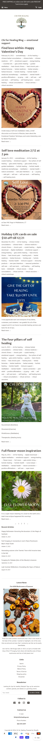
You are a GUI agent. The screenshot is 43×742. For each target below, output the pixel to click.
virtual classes (21, 269)
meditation (24, 74)
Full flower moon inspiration (21, 451)
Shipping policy (21, 674)
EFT (11, 61)
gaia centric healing (21, 64)
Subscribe (35, 693)
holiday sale (27, 258)
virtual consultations (16, 83)
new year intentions (23, 172)
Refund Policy (21, 669)
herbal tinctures (7, 72)
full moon (17, 460)
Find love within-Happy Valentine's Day (18, 50)
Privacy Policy (21, 666)
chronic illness (6, 247)
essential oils (7, 64)
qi (32, 172)
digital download (31, 455)
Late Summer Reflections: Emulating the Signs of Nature (21, 567)
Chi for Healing (21, 730)
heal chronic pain (33, 66)
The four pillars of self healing (17, 341)
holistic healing (19, 72)
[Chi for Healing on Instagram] (24, 703)
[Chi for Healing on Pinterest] (19, 703)
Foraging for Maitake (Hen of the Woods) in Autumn (19, 560)
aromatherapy (20, 56)
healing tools (27, 255)
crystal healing (7, 161)
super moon (30, 468)
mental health (35, 74)
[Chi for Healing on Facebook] (14, 703)
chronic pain (18, 247)
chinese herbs (28, 58)
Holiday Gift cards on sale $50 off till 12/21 (19, 236)
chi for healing (33, 56)
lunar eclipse (30, 463)
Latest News (21, 583)
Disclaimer (21, 677)
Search (22, 663)
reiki (26, 77)
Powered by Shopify (32, 730)
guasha (27, 358)
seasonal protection (32, 263)
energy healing (35, 61)
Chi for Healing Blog (12, 40)
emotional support (21, 61)
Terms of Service (21, 671)
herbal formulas (7, 69)
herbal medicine (20, 69)
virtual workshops (8, 274)
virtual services (30, 83)
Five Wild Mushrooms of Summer (21, 586)
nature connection (8, 172)
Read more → (6, 141)
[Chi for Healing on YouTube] (28, 703)
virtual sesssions (7, 85)
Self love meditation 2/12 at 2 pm (21, 152)
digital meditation (17, 250)
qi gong (20, 77)
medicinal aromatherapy (10, 74)
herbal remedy (33, 69)
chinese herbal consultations (11, 58)
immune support (26, 261)
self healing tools (27, 80)
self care (33, 77)
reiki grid (6, 174)
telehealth (10, 269)
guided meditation (8, 166)
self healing (14, 80)
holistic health (32, 72)
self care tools (24, 174)
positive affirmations (9, 77)
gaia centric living (31, 164)
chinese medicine (31, 244)
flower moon (7, 460)
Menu (6, 7)
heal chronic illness (17, 66)
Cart (40, 7)
